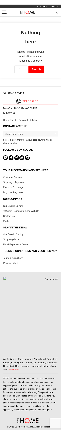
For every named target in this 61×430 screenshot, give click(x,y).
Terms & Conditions (13, 258)
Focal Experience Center (15, 244)
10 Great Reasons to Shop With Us (21, 211)
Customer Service (12, 177)
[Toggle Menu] (4, 12)
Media (6, 221)
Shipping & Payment (13, 182)
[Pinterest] (16, 157)
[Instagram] (27, 157)
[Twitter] (5, 157)
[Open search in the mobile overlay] (58, 13)
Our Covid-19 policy (13, 234)
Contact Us (9, 216)
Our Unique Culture (13, 206)
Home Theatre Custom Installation (20, 120)
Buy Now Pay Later (13, 192)
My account (42, 6)
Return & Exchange (13, 187)
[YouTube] (21, 157)
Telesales (31, 101)
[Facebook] (11, 157)
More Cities (13, 369)
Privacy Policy (10, 263)
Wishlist (55, 6)
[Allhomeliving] (28, 13)
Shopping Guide (11, 239)
